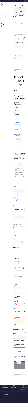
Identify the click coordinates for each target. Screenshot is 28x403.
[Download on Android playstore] (19, 393)
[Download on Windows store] (22, 393)
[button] (7, 1)
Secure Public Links (19, 337)
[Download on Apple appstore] (21, 393)
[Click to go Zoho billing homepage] (2, 1)
